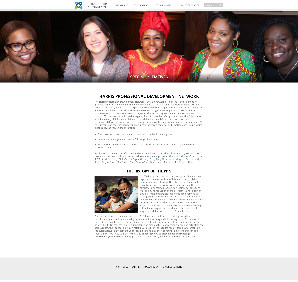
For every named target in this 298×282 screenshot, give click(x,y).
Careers (136, 267)
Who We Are (121, 5)
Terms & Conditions (171, 267)
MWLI (296, 80)
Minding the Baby (181, 159)
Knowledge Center (187, 5)
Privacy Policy (150, 267)
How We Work (162, 5)
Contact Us (122, 267)
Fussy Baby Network (160, 159)
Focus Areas (141, 5)
